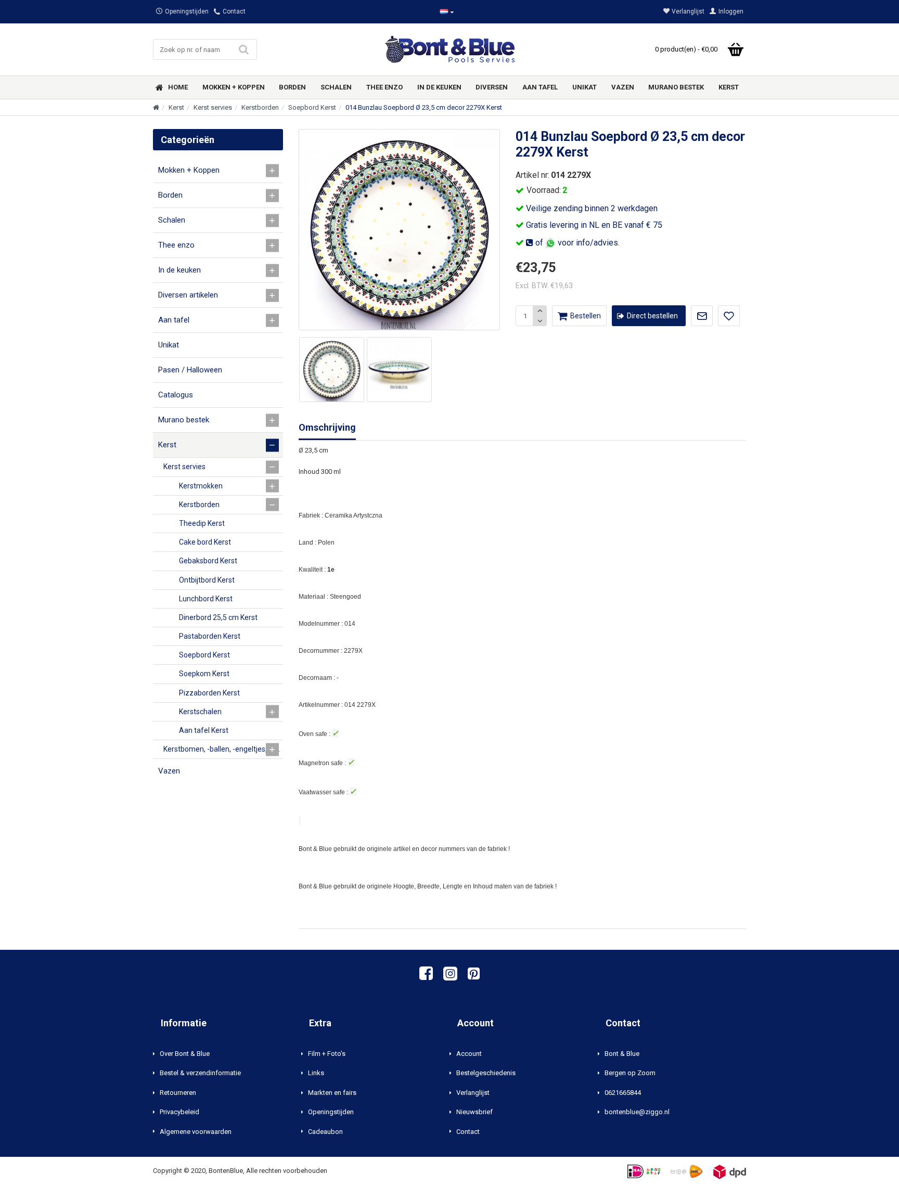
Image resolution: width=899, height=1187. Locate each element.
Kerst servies (213, 107)
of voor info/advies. (576, 243)
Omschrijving (327, 427)
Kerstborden (260, 107)
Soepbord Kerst (312, 107)
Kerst (176, 107)
